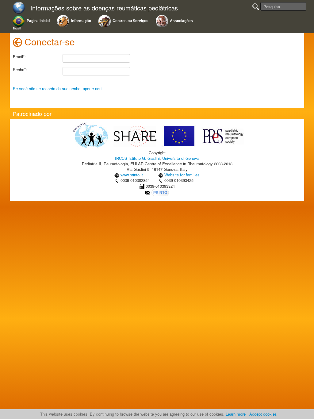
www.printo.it (132, 175)
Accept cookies (263, 414)
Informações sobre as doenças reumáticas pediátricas (104, 8)
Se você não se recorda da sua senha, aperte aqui (57, 88)
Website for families (182, 175)
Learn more (236, 414)
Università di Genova (180, 158)
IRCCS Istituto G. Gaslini (137, 158)
